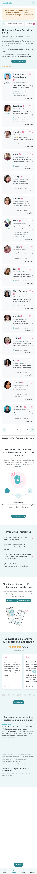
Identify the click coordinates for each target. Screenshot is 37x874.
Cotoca (4, 775)
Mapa (20, 865)
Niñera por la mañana (25, 754)
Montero (21, 773)
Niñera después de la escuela (11, 761)
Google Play (25, 600)
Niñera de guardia (20, 759)
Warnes (27, 773)
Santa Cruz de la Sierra (9, 773)
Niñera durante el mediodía (11, 756)
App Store (13, 600)
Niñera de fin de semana (25, 764)
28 (27, 429)
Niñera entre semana (9, 764)
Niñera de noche (7, 759)
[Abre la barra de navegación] (33, 3)
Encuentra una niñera (9, 754)
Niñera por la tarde (27, 756)
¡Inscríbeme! (18, 702)
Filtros (31, 24)
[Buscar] (3, 23)
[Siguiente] (32, 429)
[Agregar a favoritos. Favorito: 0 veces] (31, 176)
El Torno (10, 775)
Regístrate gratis (18, 61)
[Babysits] (7, 3)
